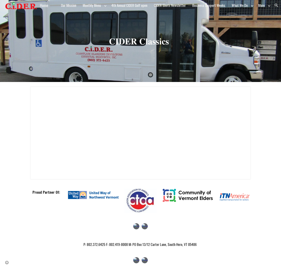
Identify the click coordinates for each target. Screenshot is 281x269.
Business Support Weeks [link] (208, 5)
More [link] (261, 5)
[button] (276, 5)
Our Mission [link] (68, 5)
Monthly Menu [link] (92, 5)
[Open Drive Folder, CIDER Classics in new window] (244, 91)
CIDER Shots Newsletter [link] (170, 5)
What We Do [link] (240, 5)
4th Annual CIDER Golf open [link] (129, 5)
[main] (140, 41)
